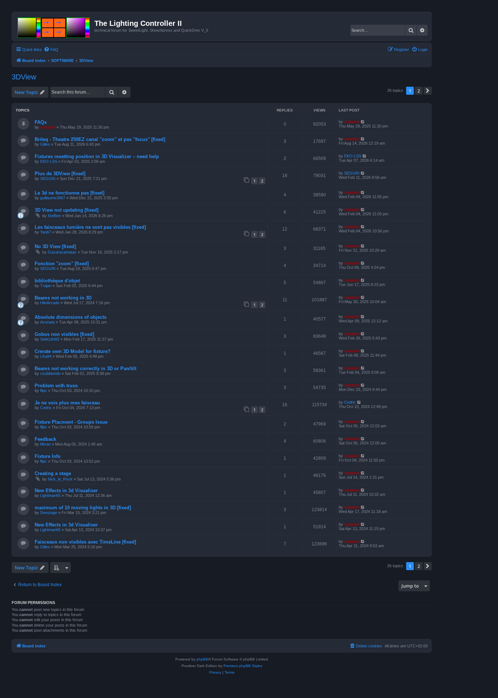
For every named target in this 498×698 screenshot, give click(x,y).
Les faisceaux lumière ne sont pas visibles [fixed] (90, 227)
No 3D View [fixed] (55, 246)
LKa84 (45, 356)
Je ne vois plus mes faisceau (67, 402)
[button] (428, 91)
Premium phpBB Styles (242, 666)
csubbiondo (50, 373)
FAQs (41, 122)
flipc (43, 390)
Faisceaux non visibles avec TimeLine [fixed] (85, 542)
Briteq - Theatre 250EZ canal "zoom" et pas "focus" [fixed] (100, 139)
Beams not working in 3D (63, 298)
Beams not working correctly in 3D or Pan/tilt (85, 368)
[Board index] (54, 26)
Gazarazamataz (62, 252)
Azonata (47, 322)
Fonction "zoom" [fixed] (62, 263)
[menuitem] (51, 49)
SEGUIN (47, 178)
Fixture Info (48, 456)
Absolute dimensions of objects (70, 317)
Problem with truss (56, 385)
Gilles (45, 144)
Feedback (45, 439)
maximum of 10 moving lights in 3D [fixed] (83, 507)
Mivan (45, 444)
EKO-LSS (48, 161)
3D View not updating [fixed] (66, 210)
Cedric (46, 407)
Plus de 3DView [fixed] (60, 173)
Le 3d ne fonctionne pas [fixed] (69, 193)
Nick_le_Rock (60, 479)
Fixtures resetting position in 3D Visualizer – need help (97, 156)
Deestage (48, 512)
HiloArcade (49, 303)
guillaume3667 (52, 198)
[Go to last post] (363, 121)
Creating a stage (53, 473)
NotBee (54, 215)
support (47, 127)
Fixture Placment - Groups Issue (71, 422)
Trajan (45, 285)
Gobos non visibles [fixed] (64, 334)
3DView (24, 77)
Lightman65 (50, 495)
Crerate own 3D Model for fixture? (72, 351)
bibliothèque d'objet (57, 280)
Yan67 (45, 232)
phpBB (202, 659)
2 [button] (418, 90)
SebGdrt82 (49, 339)
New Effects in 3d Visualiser (66, 490)
